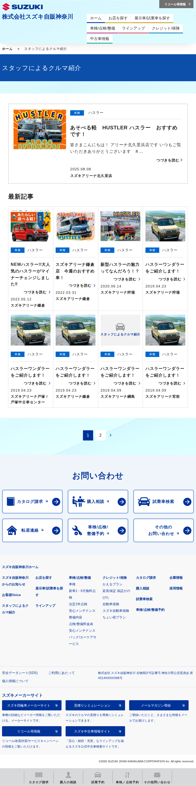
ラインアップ (45, 606)
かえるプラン (112, 584)
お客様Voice (11, 595)
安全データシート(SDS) (20, 673)
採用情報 (176, 588)
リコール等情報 (28, 731)
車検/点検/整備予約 (150, 610)
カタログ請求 (146, 578)
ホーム (7, 49)
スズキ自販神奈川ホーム (20, 567)
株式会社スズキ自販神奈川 (37, 16)
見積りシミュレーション (92, 705)
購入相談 (142, 588)
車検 (72, 584)
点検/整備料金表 (81, 624)
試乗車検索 (144, 599)
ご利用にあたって (61, 673)
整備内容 (75, 617)
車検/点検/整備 (80, 578)
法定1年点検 (78, 604)
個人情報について (15, 681)
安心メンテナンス (82, 611)
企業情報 (176, 578)
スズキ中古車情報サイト (92, 731)
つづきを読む (167, 160)
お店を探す (43, 578)
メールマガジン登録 (156, 705)
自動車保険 (111, 604)
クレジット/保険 (115, 578)
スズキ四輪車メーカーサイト (28, 705)
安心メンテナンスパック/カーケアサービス (82, 637)
